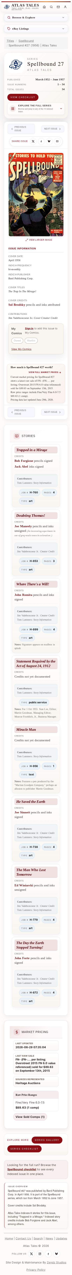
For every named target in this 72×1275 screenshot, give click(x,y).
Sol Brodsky (16, 304)
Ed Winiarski (24, 885)
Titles (10, 41)
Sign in (29, 328)
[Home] (44, 7)
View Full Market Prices (45, 372)
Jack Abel (21, 466)
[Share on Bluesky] (49, 141)
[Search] (51, 7)
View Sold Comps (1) (30, 1117)
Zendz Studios (56, 1262)
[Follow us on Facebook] (48, 1253)
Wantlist (31, 340)
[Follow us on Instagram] (39, 1253)
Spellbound (26, 41)
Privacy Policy (35, 1270)
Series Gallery (47, 1140)
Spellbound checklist (21, 1169)
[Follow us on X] (31, 1253)
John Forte (22, 958)
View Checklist (22, 97)
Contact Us (23, 1238)
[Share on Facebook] (41, 141)
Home (9, 1238)
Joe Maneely (23, 526)
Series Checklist (24, 1148)
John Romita (23, 595)
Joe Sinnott (22, 812)
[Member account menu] (65, 7)
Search (38, 1238)
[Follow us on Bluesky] (56, 1253)
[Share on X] (33, 141)
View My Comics (21, 349)
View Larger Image (40, 240)
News (49, 1238)
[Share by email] (57, 141)
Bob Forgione (24, 461)
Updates (61, 1238)
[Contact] (58, 7)
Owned (17, 340)
